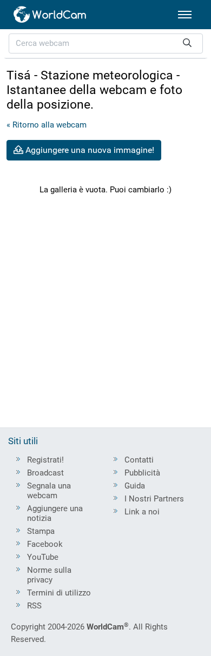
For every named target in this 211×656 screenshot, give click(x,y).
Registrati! (45, 460)
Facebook (45, 544)
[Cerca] (187, 43)
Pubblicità (142, 473)
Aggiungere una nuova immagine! (88, 150)
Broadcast (45, 473)
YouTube (42, 557)
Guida (134, 486)
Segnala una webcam (49, 490)
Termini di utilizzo (59, 593)
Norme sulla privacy (49, 575)
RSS (34, 606)
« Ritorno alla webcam (46, 125)
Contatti (139, 460)
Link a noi (142, 512)
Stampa (41, 531)
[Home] (50, 14)
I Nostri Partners (154, 499)
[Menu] (185, 14)
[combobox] (106, 43)
